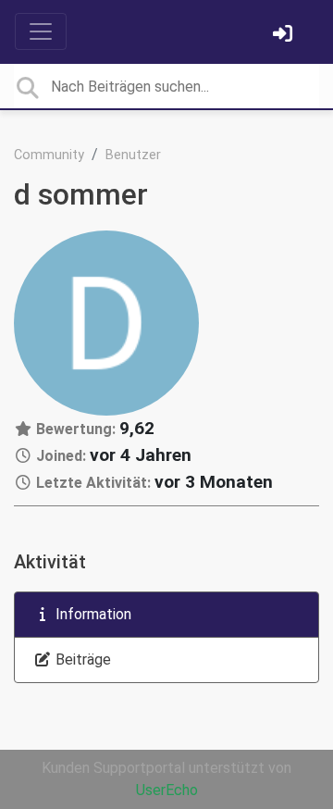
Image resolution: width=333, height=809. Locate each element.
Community (49, 155)
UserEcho (167, 790)
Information (91, 614)
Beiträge (81, 659)
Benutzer (133, 155)
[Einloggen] (284, 36)
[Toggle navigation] (41, 31)
